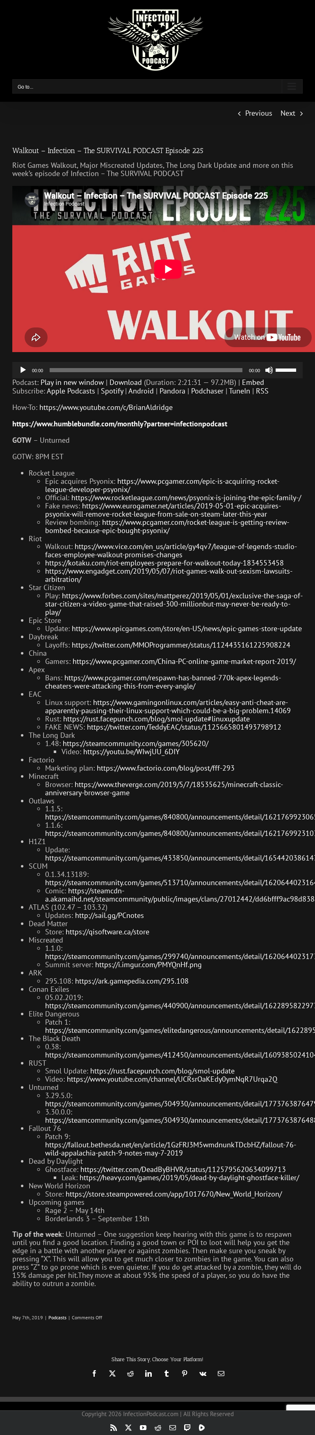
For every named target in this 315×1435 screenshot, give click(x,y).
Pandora (172, 391)
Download (126, 382)
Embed (253, 382)
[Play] (23, 370)
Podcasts (57, 1317)
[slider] (287, 369)
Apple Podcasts (71, 391)
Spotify (112, 391)
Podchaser (207, 391)
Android (141, 391)
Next (288, 113)
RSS (262, 391)
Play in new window (72, 382)
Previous (258, 113)
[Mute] (269, 370)
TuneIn (239, 391)
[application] (157, 370)
